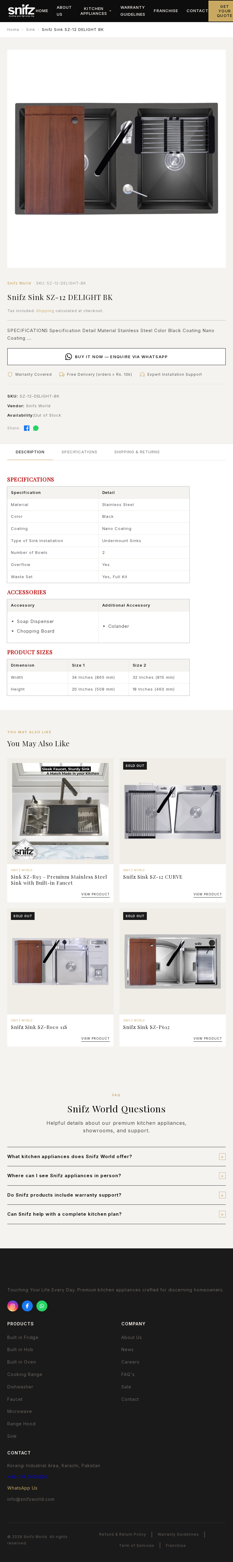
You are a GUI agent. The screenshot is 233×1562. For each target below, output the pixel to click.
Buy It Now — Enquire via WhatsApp (121, 356)
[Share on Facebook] (26, 428)
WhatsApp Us (22, 1487)
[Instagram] (12, 1306)
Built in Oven (21, 1361)
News (127, 1349)
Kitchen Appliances (93, 11)
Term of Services (136, 1545)
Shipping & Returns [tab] (137, 451)
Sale (126, 1386)
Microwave (19, 1411)
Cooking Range (24, 1374)
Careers (130, 1361)
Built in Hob (20, 1349)
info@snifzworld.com (31, 1499)
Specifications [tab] (79, 451)
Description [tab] (30, 451)
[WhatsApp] (41, 1306)
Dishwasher (20, 1386)
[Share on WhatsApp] (36, 428)
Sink (30, 29)
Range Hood (21, 1423)
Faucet (15, 1399)
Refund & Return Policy (122, 1534)
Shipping (45, 310)
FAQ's (128, 1374)
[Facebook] (27, 1306)
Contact (197, 10)
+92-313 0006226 (27, 1476)
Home (42, 10)
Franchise (166, 10)
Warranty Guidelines (132, 11)
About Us (64, 11)
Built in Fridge (23, 1337)
